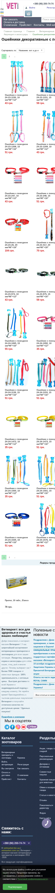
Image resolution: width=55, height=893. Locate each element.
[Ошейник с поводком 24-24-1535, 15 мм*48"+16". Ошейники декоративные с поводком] (17, 519)
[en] (2, 16)
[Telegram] (7, 727)
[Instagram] (18, 727)
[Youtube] (23, 727)
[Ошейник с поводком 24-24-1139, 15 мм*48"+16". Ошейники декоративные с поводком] (17, 372)
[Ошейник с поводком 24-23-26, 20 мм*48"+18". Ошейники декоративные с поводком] (17, 224)
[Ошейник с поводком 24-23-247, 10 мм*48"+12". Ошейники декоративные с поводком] (17, 175)
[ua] (2, 13)
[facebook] (12, 727)
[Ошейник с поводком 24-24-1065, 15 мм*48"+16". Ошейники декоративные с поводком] (17, 323)
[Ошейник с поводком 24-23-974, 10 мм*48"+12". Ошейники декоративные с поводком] (17, 273)
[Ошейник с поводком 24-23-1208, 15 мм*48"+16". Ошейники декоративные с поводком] (17, 126)
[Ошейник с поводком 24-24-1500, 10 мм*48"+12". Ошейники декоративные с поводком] (17, 470)
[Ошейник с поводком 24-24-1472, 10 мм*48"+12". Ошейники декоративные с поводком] (17, 421)
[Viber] (32, 727)
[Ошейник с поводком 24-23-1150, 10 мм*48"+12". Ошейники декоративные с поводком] (17, 77)
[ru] (2, 9)
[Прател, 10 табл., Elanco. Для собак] (17, 582)
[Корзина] (28, 13)
